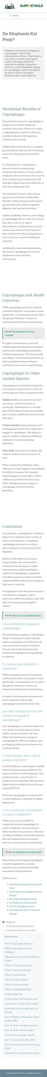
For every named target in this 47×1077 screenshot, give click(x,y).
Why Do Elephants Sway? (22, 906)
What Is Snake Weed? (15, 975)
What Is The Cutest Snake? (18, 970)
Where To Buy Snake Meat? (18, 965)
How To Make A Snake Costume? (21, 1025)
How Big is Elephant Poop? (23, 899)
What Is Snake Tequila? (16, 979)
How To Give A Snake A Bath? (20, 1035)
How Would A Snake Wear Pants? (21, 1003)
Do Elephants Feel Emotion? (20, 926)
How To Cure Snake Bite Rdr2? (20, 1040)
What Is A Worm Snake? (17, 984)
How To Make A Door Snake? (19, 1030)
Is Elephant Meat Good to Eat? (21, 930)
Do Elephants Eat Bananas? (23, 902)
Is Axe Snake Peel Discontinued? (21, 999)
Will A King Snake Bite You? (19, 943)
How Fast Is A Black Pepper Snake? (22, 1053)
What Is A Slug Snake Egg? (18, 989)
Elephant (10, 922)
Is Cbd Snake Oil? (13, 994)
